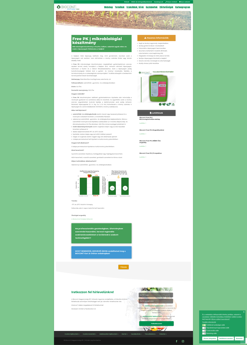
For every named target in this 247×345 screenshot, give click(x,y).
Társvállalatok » (150, 334)
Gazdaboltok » (136, 334)
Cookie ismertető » (89, 334)
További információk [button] (209, 322)
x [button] (243, 312)
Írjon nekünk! (185, 2)
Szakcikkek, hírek (135, 7)
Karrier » (125, 334)
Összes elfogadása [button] (210, 338)
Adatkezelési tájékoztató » (108, 334)
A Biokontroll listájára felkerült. (82, 219)
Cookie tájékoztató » (72, 334)
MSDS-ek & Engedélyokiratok (141, 2)
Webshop (108, 7)
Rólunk (126, 2)
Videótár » (163, 334)
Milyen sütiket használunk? (220, 319)
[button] (204, 325)
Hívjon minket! (172, 2)
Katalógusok (158, 2)
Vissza (123, 267)
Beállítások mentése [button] (226, 338)
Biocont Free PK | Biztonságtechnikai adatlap (149, 118)
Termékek (119, 7)
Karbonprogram (182, 7)
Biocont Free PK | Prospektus (151, 153)
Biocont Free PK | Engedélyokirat (152, 130)
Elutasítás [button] (239, 338)
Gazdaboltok (151, 7)
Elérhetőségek (166, 7)
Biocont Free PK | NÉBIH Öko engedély (150, 141)
